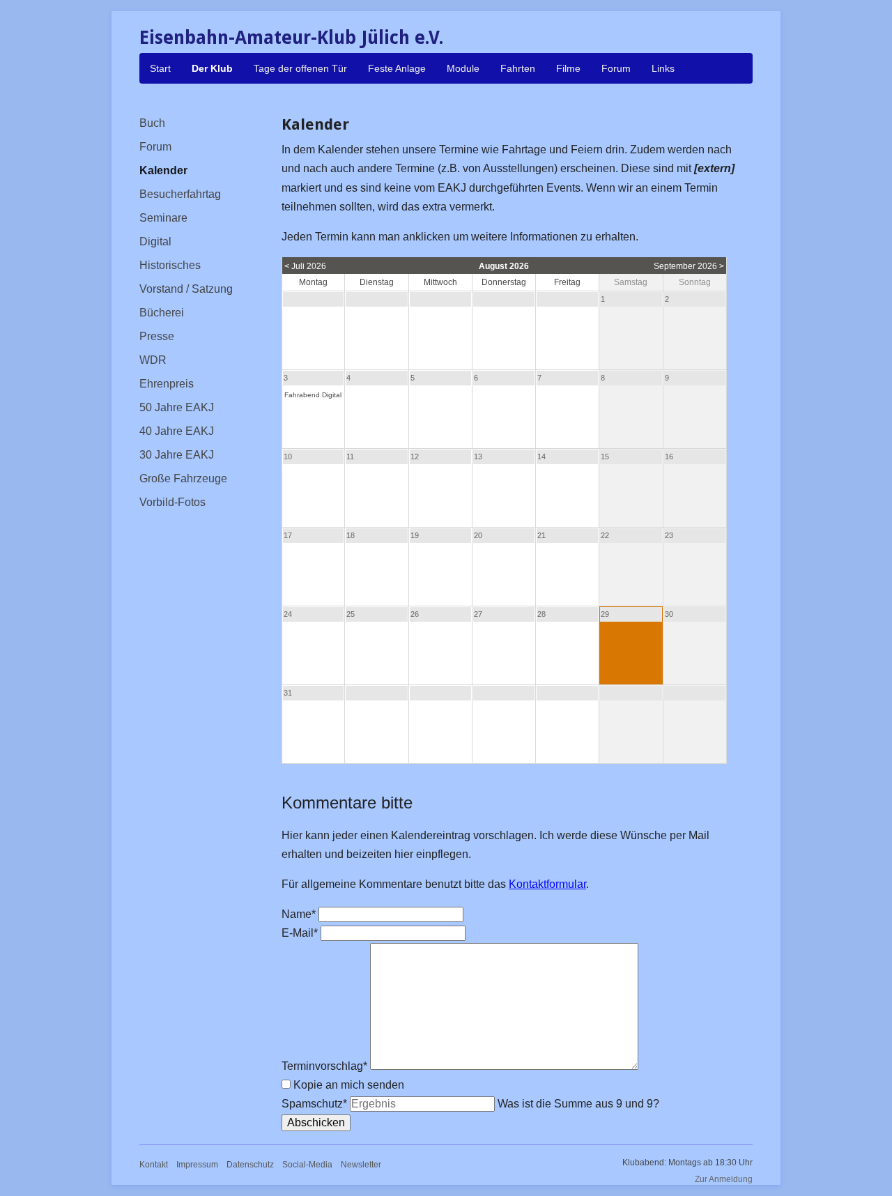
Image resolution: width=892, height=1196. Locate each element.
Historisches (170, 265)
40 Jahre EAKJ (176, 431)
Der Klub (212, 68)
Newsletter (361, 1165)
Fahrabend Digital (312, 395)
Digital (155, 241)
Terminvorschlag (324, 1066)
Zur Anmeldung (724, 1179)
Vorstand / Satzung (186, 289)
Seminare (163, 218)
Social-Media (307, 1165)
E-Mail (301, 933)
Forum (616, 68)
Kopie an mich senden (348, 1085)
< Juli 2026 (305, 266)
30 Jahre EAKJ (176, 455)
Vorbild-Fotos (172, 502)
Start (160, 68)
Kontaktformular (547, 884)
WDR (153, 360)
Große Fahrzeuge (183, 478)
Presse (156, 336)
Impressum (197, 1165)
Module (463, 68)
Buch (152, 123)
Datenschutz (250, 1165)
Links (663, 68)
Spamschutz (314, 1104)
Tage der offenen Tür (300, 68)
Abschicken (316, 1122)
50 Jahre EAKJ (176, 407)
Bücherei (161, 313)
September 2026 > (689, 266)
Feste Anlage (397, 68)
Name (300, 914)
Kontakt (153, 1165)
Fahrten (517, 68)
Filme (568, 68)
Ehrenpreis (166, 384)
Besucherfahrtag (180, 194)
